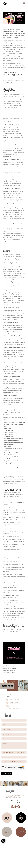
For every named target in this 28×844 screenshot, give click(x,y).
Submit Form (7, 773)
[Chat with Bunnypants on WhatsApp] (3, 841)
